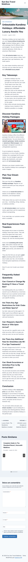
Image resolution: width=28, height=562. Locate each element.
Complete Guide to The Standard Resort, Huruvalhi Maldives (12, 445)
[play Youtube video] (14, 126)
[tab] (12, 471)
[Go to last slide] (4, 455)
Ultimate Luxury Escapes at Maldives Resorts (21, 424)
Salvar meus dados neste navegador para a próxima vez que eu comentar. (13, 531)
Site (4, 527)
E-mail (5, 519)
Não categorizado (7, 21)
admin (5, 35)
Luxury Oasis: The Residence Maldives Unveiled (7, 424)
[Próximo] (24, 455)
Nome (5, 512)
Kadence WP (18, 557)
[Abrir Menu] (25, 3)
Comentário (7, 492)
